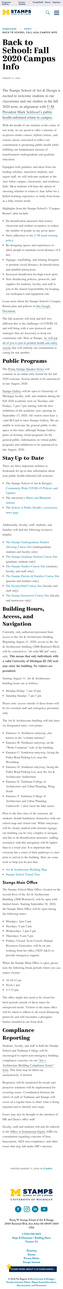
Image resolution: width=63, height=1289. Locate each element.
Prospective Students (6, 3)
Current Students (22, 3)
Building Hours (43, 1238)
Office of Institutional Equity (27, 1131)
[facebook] (18, 1209)
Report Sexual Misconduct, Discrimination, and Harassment (37, 1284)
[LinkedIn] (35, 1209)
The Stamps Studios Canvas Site (25, 566)
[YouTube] (44, 1209)
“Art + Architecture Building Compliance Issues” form (28, 1065)
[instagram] (27, 1209)
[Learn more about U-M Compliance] (31, 1268)
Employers (56, 2)
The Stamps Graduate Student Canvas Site (31, 556)
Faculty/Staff (38, 2)
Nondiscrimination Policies (18, 1282)
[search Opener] (48, 12)
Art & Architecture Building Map (26, 869)
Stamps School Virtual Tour (23, 874)
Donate (31, 1254)
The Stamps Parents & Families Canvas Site (32, 576)
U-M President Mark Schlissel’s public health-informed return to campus (28, 112)
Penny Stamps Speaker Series (26, 369)
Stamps (47, 1168)
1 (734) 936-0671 (31, 1234)
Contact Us (31, 1241)
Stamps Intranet (31, 1262)
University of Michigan (44, 1279)
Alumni (48, 2)
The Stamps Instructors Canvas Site (27, 595)
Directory (32, 1251)
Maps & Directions (22, 1238)
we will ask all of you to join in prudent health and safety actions (30, 343)
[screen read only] (56, 13)
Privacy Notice (31, 1258)
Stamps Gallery (12, 391)
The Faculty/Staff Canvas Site (24, 586)
